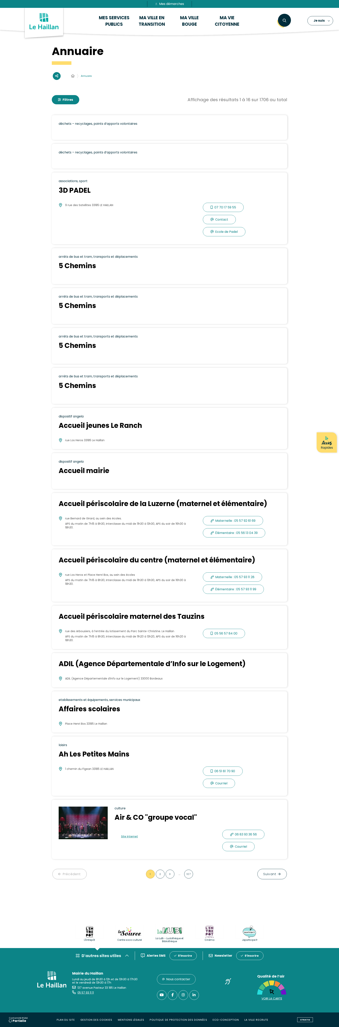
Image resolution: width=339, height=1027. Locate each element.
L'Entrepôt (89, 940)
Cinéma (209, 940)
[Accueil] (73, 76)
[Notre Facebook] (172, 995)
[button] (284, 21)
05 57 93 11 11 (85, 993)
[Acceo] (228, 982)
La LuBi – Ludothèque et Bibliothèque (169, 940)
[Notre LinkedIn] (194, 995)
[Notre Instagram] (183, 995)
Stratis (305, 1019)
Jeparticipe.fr (249, 940)
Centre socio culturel (129, 940)
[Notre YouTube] (162, 995)
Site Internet (129, 836)
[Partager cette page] (57, 76)
